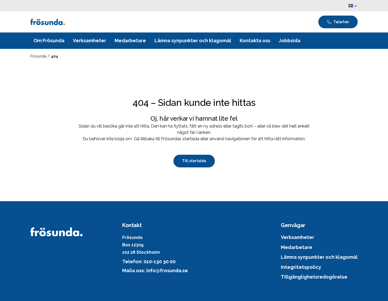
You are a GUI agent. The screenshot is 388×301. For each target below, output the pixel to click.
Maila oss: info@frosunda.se (155, 270)
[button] (352, 5)
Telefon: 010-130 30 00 (149, 261)
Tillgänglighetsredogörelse (314, 277)
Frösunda (38, 56)
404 (54, 56)
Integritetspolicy (301, 267)
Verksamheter (297, 237)
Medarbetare (296, 247)
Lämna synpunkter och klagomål (319, 257)
